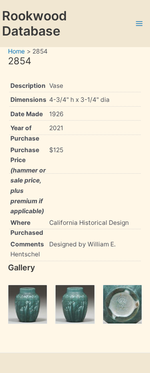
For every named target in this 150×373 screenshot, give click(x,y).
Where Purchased (26, 228)
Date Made (26, 114)
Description (28, 85)
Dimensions (28, 99)
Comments (27, 244)
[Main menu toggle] (139, 23)
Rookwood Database (34, 23)
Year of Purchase (24, 133)
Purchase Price (28, 180)
